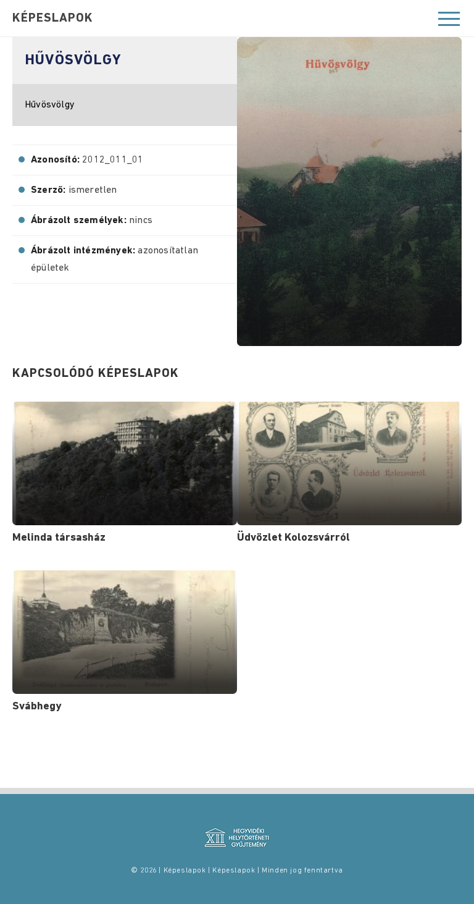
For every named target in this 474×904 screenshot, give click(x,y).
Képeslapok (52, 18)
